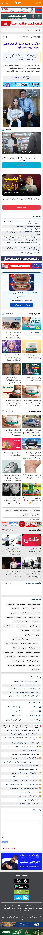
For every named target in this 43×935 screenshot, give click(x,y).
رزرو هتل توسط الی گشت (22, 621)
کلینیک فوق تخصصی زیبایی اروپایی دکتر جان (26, 639)
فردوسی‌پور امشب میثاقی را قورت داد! (28, 765)
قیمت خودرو (34, 711)
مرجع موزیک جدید (34, 617)
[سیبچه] (21, 881)
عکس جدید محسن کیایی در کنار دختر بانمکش (24, 689)
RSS (15, 911)
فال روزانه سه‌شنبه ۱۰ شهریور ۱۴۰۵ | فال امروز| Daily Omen (22, 730)
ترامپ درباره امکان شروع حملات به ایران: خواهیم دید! (23, 780)
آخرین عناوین (36, 726)
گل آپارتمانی (36, 630)
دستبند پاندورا (14, 613)
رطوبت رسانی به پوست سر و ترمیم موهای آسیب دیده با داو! (21, 240)
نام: (40, 814)
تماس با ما (39, 908)
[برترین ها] (18, 3)
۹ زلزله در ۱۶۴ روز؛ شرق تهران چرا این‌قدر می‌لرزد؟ (25, 743)
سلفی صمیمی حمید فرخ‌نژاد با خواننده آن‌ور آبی (23, 692)
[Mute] (7, 152)
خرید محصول (21, 207)
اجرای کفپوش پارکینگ (33, 661)
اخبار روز (25, 905)
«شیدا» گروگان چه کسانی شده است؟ (28, 800)
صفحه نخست (34, 905)
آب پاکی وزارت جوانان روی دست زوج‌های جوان (25, 773)
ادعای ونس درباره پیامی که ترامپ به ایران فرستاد (25, 804)
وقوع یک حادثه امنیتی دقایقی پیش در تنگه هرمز (25, 754)
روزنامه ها (35, 706)
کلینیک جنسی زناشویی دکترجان (30, 643)
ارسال (5, 842)
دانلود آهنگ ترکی (10, 656)
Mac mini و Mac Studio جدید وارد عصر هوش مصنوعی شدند (22, 233)
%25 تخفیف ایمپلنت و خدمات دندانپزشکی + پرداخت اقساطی (23, 243)
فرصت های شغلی (29, 908)
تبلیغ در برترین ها (17, 908)
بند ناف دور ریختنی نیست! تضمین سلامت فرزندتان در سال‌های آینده (23, 249)
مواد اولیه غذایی (35, 626)
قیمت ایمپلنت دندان (34, 604)
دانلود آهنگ (36, 621)
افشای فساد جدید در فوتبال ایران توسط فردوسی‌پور (24, 788)
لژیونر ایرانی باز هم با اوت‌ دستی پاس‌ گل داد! (25, 796)
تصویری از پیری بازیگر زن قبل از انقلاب (26, 681)
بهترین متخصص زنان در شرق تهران (29, 656)
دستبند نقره (25, 608)
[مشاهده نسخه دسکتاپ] (2, 2)
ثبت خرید (21, 165)
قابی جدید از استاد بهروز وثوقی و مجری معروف (24, 685)
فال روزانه (15, 715)
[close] (1, 920)
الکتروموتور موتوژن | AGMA (17, 665)
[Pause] (4, 152)
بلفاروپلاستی (11, 604)
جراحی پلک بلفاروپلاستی (32, 635)
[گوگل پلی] (21, 887)
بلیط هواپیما (21, 604)
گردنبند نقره (15, 608)
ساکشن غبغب (36, 608)
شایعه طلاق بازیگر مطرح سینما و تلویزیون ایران (23, 696)
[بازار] (21, 892)
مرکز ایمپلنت (36, 669)
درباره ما (9, 905)
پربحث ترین (4, 726)
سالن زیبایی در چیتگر (19, 648)
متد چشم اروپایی (8, 626)
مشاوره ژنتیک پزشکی (11, 643)
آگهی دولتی (6, 908)
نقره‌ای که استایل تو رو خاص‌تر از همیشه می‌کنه (25, 229)
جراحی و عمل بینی (34, 665)
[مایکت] (21, 898)
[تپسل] (3, 130)
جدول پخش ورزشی (12, 719)
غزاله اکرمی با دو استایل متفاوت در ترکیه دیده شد (24, 792)
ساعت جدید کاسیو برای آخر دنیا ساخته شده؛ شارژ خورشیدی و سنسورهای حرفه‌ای (22, 222)
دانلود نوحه (19, 652)
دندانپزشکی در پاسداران (33, 652)
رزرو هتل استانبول (22, 626)
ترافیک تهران (34, 715)
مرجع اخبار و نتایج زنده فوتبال (16, 617)
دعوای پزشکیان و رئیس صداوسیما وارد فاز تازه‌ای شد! (24, 734)
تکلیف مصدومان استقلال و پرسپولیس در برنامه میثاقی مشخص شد (20, 762)
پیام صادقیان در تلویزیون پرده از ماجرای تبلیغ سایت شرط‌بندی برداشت (21, 738)
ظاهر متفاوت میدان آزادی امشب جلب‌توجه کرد (26, 777)
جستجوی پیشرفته (24, 911)
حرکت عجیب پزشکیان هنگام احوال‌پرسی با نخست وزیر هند (21, 784)
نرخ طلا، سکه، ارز (12, 706)
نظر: (40, 823)
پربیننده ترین (15, 726)
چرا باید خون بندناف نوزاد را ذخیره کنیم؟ (28, 226)
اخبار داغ (26, 726)
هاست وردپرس (8, 652)
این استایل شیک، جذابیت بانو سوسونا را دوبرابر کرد (24, 758)
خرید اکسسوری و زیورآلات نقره (30, 613)
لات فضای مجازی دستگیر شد (31, 751)
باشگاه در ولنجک (25, 630)
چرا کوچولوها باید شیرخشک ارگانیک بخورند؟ (26, 253)
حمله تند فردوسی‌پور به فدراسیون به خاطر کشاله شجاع (23, 747)
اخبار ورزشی (17, 905)
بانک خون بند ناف (18, 661)
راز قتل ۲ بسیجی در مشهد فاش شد (29, 769)
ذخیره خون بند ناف (34, 648)
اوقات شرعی (34, 719)
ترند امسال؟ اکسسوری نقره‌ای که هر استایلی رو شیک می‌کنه (22, 237)
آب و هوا (15, 711)
